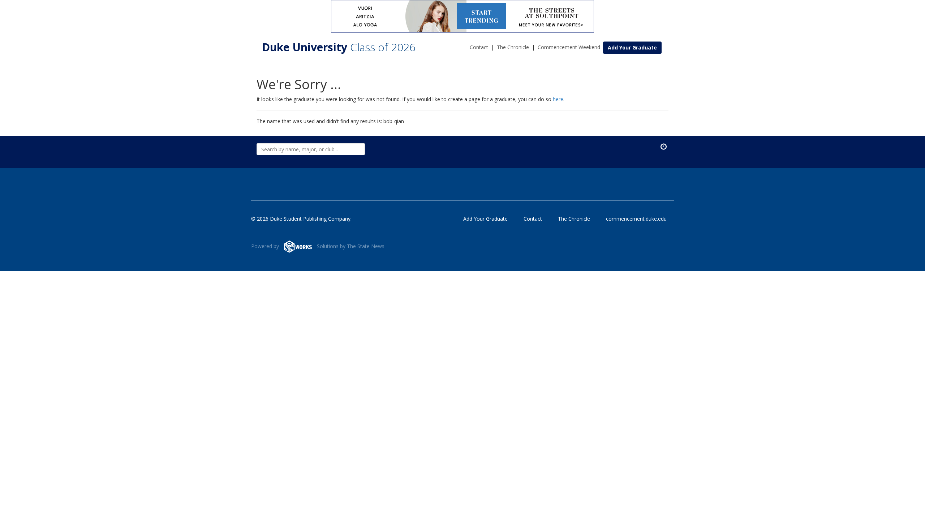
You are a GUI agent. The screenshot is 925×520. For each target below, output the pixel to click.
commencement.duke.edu (636, 218)
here (558, 99)
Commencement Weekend (569, 47)
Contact (479, 47)
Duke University (339, 47)
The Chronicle (513, 47)
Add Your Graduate (632, 47)
